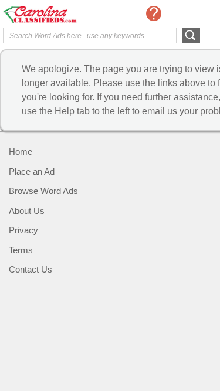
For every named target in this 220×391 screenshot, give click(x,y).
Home (20, 152)
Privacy (23, 230)
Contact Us (30, 269)
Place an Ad (32, 171)
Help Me (153, 13)
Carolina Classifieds (50, 14)
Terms (21, 250)
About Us (27, 211)
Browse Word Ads (43, 191)
